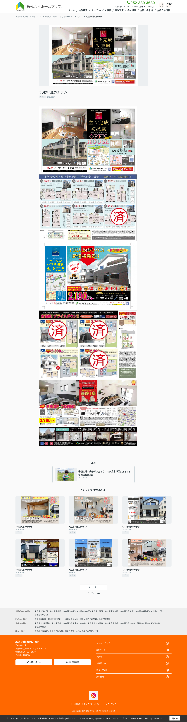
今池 (78, 631)
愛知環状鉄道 (40, 627)
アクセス (100, 657)
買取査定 (119, 10)
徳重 (67, 631)
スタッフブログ (103, 643)
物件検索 (83, 10)
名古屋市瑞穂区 (111, 611)
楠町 (82, 619)
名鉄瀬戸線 (57, 623)
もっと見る (93, 587)
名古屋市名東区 (83, 611)
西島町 (94, 619)
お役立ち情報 (163, 10)
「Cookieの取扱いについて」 (139, 719)
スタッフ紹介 (102, 670)
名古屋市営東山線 (71, 623)
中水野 (52, 631)
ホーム (71, 10)
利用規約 (76, 704)
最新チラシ (101, 650)
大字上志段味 (41, 619)
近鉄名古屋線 (143, 623)
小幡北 (66, 619)
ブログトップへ (93, 593)
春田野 (51, 619)
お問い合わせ (146, 10)
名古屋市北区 (156, 611)
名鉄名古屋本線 (112, 623)
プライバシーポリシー (93, 704)
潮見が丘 (75, 619)
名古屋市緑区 (55, 611)
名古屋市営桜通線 (43, 623)
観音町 (107, 619)
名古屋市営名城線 (96, 623)
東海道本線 (155, 623)
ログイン (161, 6)
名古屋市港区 (97, 611)
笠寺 (72, 631)
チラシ (42, 97)
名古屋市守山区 (41, 611)
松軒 (88, 619)
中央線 (83, 623)
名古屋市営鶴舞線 (128, 623)
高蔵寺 (45, 631)
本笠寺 (90, 631)
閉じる (175, 718)
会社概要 (131, 10)
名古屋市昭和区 (142, 611)
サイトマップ (111, 704)
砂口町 (58, 619)
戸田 (97, 631)
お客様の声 (101, 663)
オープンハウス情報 (101, 10)
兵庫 (101, 619)
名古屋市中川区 (41, 615)
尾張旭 (60, 631)
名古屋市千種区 (126, 611)
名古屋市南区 (69, 611)
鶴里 (83, 631)
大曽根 (37, 631)
